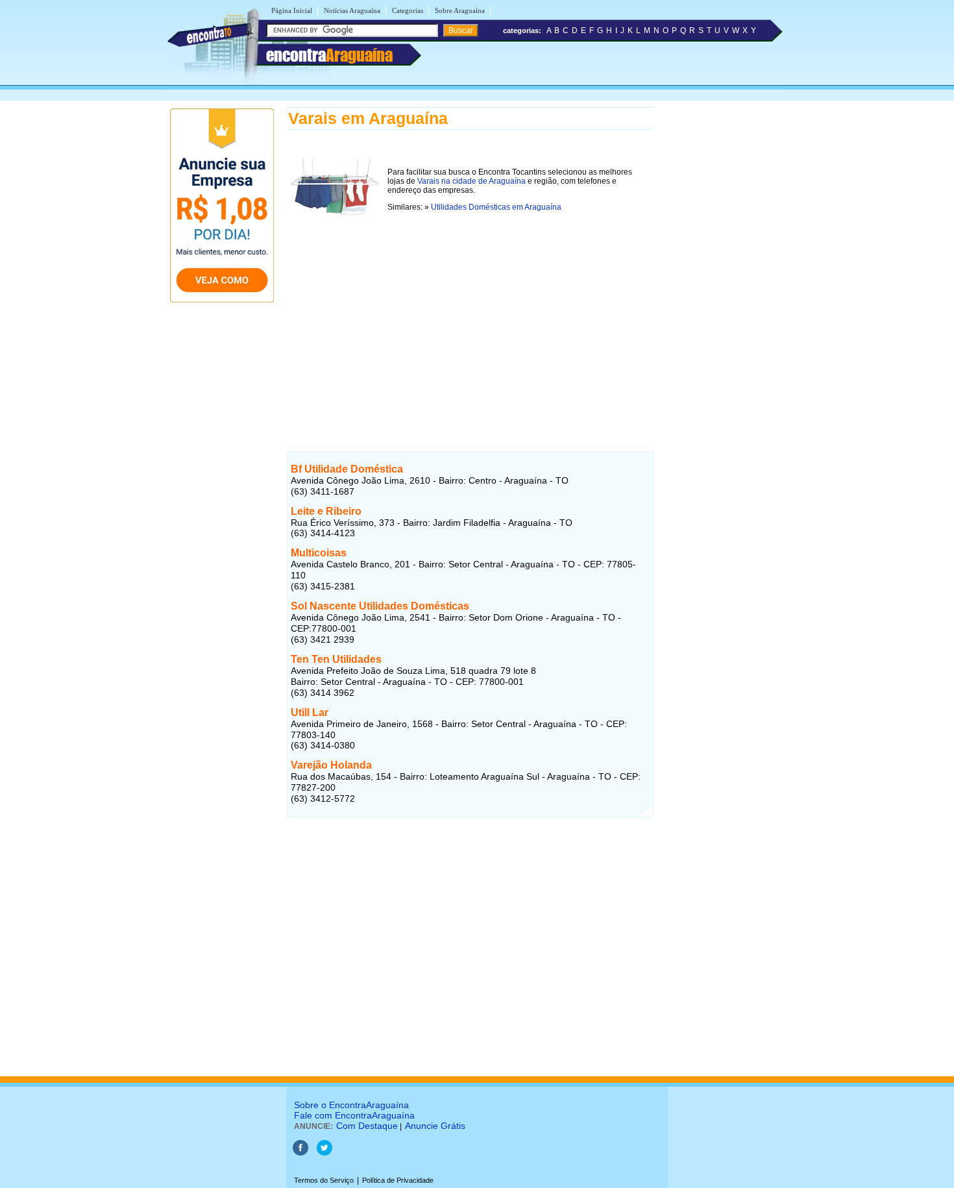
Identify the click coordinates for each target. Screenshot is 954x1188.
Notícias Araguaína (352, 10)
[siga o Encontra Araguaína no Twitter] (324, 1152)
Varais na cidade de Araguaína (471, 181)
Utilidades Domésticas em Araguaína (496, 207)
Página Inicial (291, 10)
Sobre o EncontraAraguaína (351, 1105)
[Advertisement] (470, 329)
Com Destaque (367, 1125)
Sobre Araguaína (460, 10)
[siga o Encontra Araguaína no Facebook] (300, 1152)
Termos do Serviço (324, 1180)
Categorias (407, 10)
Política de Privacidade (398, 1180)
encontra (329, 55)
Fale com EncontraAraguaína (354, 1115)
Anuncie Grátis (435, 1125)
